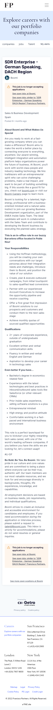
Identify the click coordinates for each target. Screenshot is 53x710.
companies (8, 44)
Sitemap (13, 687)
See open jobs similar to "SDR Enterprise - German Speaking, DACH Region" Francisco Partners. (29, 100)
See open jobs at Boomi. (24, 93)
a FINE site (26, 704)
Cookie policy (33, 610)
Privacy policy (20, 610)
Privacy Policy (34, 687)
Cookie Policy (13, 692)
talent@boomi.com (15, 526)
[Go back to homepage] (8, 5)
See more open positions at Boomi (26, 581)
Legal (22, 687)
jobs (21, 44)
